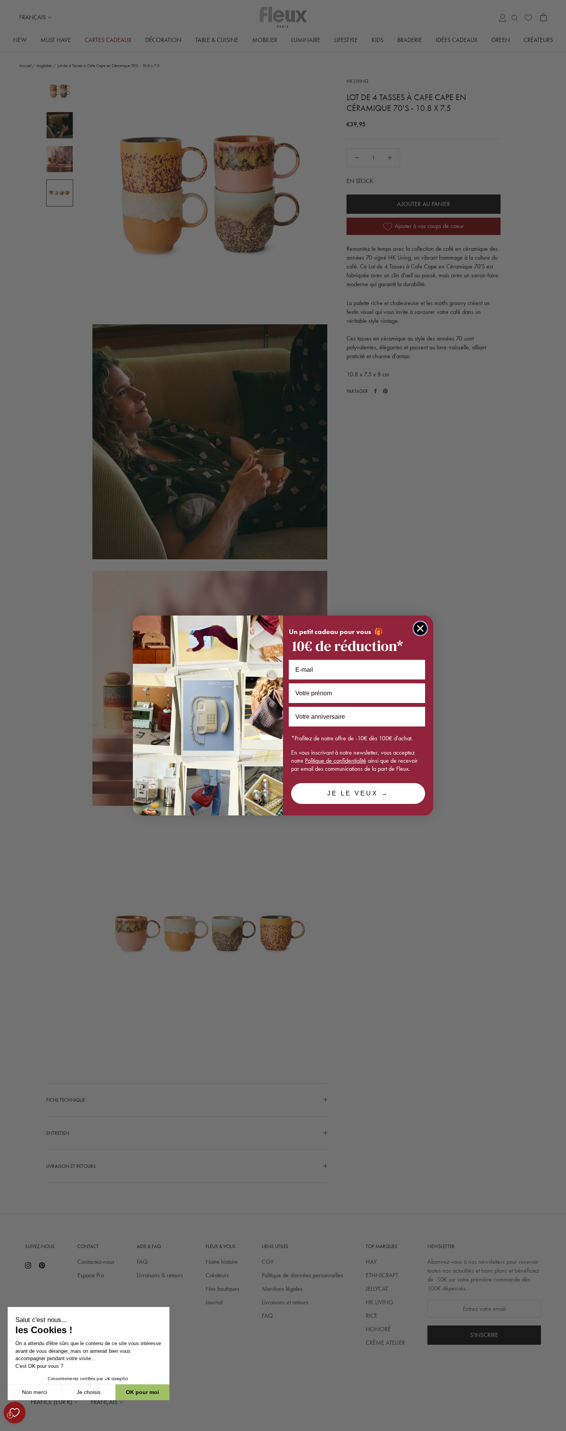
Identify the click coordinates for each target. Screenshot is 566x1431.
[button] (7, 1426)
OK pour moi (142, 1392)
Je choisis (88, 1392)
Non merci (34, 1392)
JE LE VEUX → (358, 793)
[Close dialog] (420, 628)
